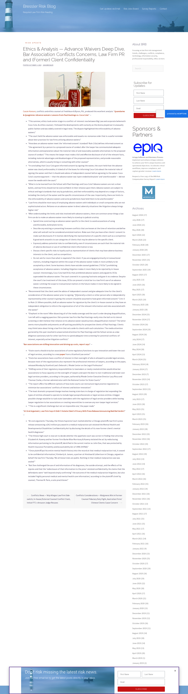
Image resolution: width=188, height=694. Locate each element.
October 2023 (138, 384)
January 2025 (138, 309)
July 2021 (136, 518)
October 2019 (138, 623)
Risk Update (34, 43)
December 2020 (139, 553)
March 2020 (137, 598)
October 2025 (138, 264)
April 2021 (136, 533)
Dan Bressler (48, 65)
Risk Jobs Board (131, 9)
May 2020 (136, 588)
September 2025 (139, 269)
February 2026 (138, 244)
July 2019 (136, 638)
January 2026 (138, 249)
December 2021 (139, 493)
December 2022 (139, 434)
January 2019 (138, 663)
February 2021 (138, 543)
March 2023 (137, 419)
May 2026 (136, 230)
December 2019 (139, 613)
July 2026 (136, 220)
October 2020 (138, 563)
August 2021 (137, 513)
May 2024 (136, 349)
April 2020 (136, 593)
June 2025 (136, 284)
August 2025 (137, 274)
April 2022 (136, 474)
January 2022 (138, 488)
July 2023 (136, 399)
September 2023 (139, 389)
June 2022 (136, 464)
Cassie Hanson (29, 111)
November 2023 (139, 379)
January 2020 (138, 608)
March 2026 (137, 239)
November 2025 (139, 260)
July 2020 (136, 578)
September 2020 (139, 568)
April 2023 (136, 414)
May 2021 (136, 528)
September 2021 (139, 509)
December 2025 (139, 254)
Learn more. (156, 171)
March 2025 (137, 299)
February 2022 (138, 484)
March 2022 (137, 479)
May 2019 (136, 648)
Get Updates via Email (110, 9)
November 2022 (139, 439)
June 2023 (136, 404)
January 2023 (138, 429)
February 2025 (138, 304)
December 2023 (139, 374)
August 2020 (137, 573)
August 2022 (137, 454)
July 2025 (136, 279)
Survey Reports (149, 9)
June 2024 (136, 344)
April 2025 (136, 294)
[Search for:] (147, 68)
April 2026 (136, 235)
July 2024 (136, 339)
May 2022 (136, 469)
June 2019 (136, 643)
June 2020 (136, 583)
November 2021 (139, 498)
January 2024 (138, 369)
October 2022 (138, 444)
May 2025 (136, 289)
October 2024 (138, 324)
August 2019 (137, 633)
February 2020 (138, 603)
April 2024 (136, 354)
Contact (163, 9)
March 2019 (137, 658)
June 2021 (136, 523)
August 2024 (137, 334)
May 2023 (136, 409)
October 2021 (138, 503)
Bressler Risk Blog (39, 6)
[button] (175, 671)
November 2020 (139, 558)
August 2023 (137, 394)
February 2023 (138, 424)
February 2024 (138, 364)
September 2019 (139, 628)
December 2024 (139, 314)
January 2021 (138, 548)
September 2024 (139, 329)
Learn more (160, 179)
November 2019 (139, 618)
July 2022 (136, 459)
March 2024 (137, 359)
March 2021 (137, 538)
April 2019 (136, 653)
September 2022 (139, 449)
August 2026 (137, 215)
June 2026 (136, 225)
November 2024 (139, 319)
